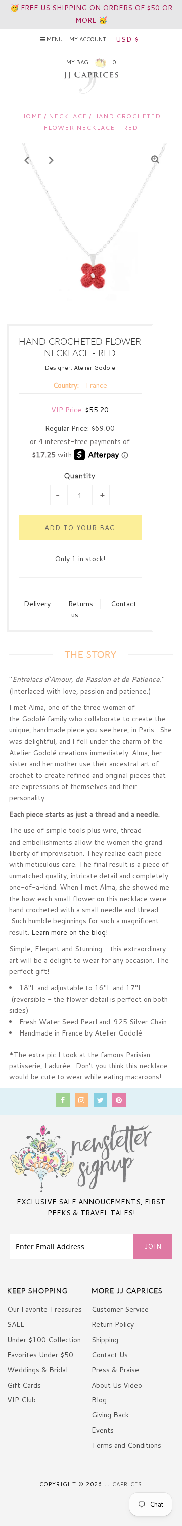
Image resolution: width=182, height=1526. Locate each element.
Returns (80, 604)
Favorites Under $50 (40, 1355)
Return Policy (113, 1324)
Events (103, 1430)
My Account (87, 39)
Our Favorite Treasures (44, 1309)
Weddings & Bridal (37, 1370)
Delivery (37, 604)
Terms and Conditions (126, 1445)
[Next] (51, 160)
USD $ (127, 39)
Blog (99, 1400)
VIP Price (66, 410)
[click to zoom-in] (155, 160)
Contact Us (110, 1355)
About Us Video (117, 1385)
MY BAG (91, 62)
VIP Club (21, 1400)
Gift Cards (24, 1385)
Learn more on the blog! (69, 932)
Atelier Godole (94, 367)
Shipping (105, 1340)
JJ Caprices (123, 1484)
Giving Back (110, 1415)
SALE (16, 1324)
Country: (66, 385)
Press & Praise (115, 1370)
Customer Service (120, 1309)
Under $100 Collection (44, 1340)
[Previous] (27, 160)
